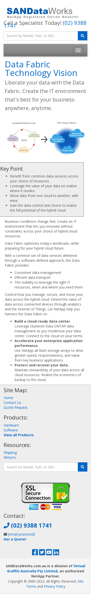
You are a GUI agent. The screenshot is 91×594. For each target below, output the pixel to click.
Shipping (10, 452)
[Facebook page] (35, 553)
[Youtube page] (49, 553)
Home (8, 397)
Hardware (11, 425)
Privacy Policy (54, 586)
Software (11, 430)
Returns (10, 457)
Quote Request (15, 407)
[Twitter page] (42, 553)
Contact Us (12, 402)
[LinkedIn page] (56, 553)
